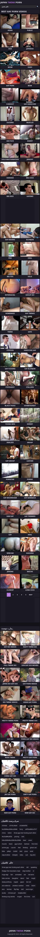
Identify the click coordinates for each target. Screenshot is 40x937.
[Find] (37, 6)
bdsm (10, 833)
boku (21, 855)
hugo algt (5, 874)
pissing (16, 836)
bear (24, 840)
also (3, 889)
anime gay (5, 847)
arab (31, 851)
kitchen (9, 889)
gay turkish (18, 844)
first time (34, 844)
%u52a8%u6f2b (7, 836)
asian (30, 840)
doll (22, 889)
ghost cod (33, 847)
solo (22, 836)
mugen (19, 897)
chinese (4, 825)
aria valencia (6, 886)
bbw (3, 851)
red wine (31, 874)
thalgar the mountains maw (11, 871)
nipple (16, 882)
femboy (25, 847)
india (27, 886)
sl (33, 871)
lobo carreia (6, 878)
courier (13, 847)
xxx (25, 874)
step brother (6, 855)
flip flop (16, 889)
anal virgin (29, 889)
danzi (22, 878)
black (10, 844)
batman (26, 844)
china (4, 833)
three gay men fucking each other (25, 833)
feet (19, 847)
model (15, 851)
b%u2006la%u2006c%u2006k (11, 840)
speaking (34, 867)
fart (12, 874)
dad (21, 851)
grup (26, 851)
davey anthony (6, 882)
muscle (4, 844)
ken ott (28, 882)
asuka (4, 893)
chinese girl (12, 893)
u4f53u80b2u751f (31, 829)
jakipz (9, 851)
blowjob (15, 855)
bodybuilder (22, 893)
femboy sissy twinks (8, 897)
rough (33, 878)
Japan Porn (11, 2)
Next (30, 595)
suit (26, 855)
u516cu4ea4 (13, 825)
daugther (15, 878)
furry (21, 829)
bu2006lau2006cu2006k (9, 829)
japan (22, 882)
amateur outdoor (18, 886)
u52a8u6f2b (23, 825)
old (27, 867)
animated (18, 874)
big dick (32, 855)
